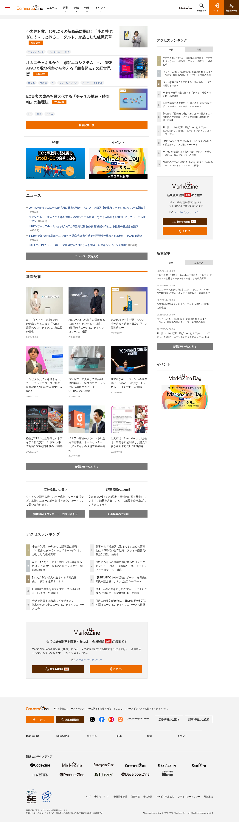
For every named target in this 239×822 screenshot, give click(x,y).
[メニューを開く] (7, 7)
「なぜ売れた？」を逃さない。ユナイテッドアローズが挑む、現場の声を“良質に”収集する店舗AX (44, 385)
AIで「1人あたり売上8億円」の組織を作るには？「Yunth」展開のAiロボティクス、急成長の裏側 (44, 325)
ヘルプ (87, 796)
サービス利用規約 (165, 796)
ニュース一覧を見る (87, 256)
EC (29, 113)
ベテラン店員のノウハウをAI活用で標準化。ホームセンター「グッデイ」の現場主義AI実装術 (87, 444)
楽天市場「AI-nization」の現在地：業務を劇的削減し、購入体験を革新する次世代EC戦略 (129, 442)
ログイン (117, 669)
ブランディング (36, 51)
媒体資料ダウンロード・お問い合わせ (55, 514)
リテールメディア (68, 82)
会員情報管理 (120, 796)
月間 (199, 49)
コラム (31, 82)
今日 (171, 49)
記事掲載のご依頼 (118, 514)
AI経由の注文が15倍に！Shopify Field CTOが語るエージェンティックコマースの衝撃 (121, 602)
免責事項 (135, 796)
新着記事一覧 (87, 125)
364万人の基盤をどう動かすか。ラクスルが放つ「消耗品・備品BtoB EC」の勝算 (121, 591)
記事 (65, 7)
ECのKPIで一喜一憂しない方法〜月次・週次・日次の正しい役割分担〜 (129, 323)
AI (53, 82)
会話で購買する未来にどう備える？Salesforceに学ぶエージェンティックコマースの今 (58, 604)
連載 (76, 7)
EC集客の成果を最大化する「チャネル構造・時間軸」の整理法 (68, 98)
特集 (87, 7)
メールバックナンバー (89, 659)
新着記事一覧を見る (87, 466)
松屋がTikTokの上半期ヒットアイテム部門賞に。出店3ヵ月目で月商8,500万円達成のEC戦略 (44, 442)
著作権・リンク (102, 796)
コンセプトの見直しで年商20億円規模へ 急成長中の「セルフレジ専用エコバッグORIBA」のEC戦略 (87, 385)
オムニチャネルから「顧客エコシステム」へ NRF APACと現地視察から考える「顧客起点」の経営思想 (69, 68)
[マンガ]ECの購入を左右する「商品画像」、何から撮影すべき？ (54, 579)
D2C (38, 113)
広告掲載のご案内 (169, 719)
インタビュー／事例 (59, 51)
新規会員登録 (59, 669)
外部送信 (208, 796)
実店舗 (43, 82)
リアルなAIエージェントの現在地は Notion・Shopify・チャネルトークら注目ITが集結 (129, 383)
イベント (100, 7)
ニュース (52, 7)
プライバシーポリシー (189, 796)
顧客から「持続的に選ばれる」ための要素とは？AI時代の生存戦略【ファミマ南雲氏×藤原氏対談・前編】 (121, 550)
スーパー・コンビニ (92, 82)
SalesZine (62, 736)
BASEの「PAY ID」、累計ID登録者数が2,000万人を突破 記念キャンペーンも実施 (84, 245)
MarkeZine (32, 736)
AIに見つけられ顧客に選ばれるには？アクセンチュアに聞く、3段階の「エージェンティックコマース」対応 (87, 325)
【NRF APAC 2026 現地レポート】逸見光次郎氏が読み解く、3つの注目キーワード (121, 579)
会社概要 (147, 796)
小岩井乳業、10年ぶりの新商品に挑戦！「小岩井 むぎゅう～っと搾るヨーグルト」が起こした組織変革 (70, 36)
